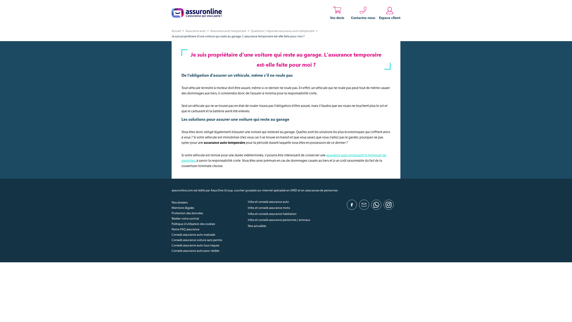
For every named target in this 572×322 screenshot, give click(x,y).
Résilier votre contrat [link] (185, 218)
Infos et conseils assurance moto (269, 207)
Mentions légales (183, 207)
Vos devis (337, 17)
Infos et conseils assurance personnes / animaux (279, 220)
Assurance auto (195, 31)
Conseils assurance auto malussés (193, 234)
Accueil (176, 31)
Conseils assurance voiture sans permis (197, 240)
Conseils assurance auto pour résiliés (195, 250)
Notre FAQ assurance (185, 229)
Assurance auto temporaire (228, 31)
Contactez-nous (363, 17)
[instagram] (389, 205)
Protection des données (187, 213)
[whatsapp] (376, 205)
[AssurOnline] (197, 13)
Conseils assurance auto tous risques (195, 245)
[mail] (364, 205)
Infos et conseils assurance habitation (272, 214)
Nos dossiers (180, 202)
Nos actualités (257, 226)
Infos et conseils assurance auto (268, 201)
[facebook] (352, 205)
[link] (389, 13)
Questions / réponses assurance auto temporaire (282, 31)
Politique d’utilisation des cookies (193, 224)
